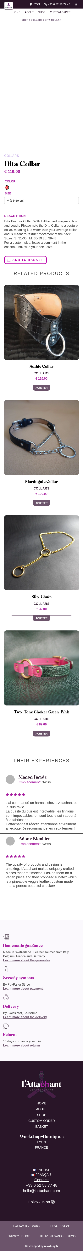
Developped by (41, 1246)
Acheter (41, 387)
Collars (36, 20)
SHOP (41, 12)
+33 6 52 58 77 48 (58, 4)
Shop (25, 20)
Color (10, 181)
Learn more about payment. (23, 988)
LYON (36, 4)
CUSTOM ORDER (60, 12)
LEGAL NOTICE (60, 1226)
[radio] (6, 187)
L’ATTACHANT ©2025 (26, 1226)
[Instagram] (53, 1202)
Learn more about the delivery (25, 1017)
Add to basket (27, 260)
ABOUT (29, 12)
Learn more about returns (22, 1045)
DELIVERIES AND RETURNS (57, 1236)
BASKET (41, 1126)
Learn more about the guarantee (26, 960)
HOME (16, 12)
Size (8, 193)
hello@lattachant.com (41, 1191)
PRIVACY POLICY (19, 1236)
